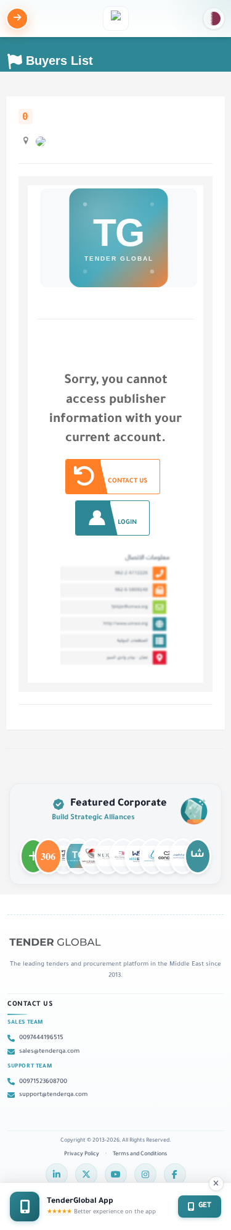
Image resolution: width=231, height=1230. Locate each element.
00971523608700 (43, 1082)
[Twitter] (86, 1174)
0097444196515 (41, 1038)
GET (204, 1206)
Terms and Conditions (140, 1155)
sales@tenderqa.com (49, 1051)
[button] (214, 18)
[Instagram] (145, 1174)
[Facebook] (175, 1174)
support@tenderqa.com (53, 1095)
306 (48, 850)
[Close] (216, 1183)
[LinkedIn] (57, 1174)
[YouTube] (116, 1174)
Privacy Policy (81, 1155)
